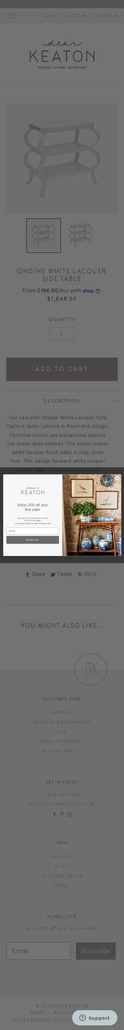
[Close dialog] (117, 478)
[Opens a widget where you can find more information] (94, 1018)
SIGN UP (32, 539)
